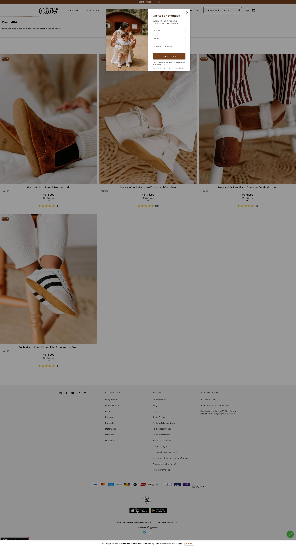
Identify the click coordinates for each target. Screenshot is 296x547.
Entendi (189, 544)
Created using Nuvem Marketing (169, 68)
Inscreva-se (169, 56)
